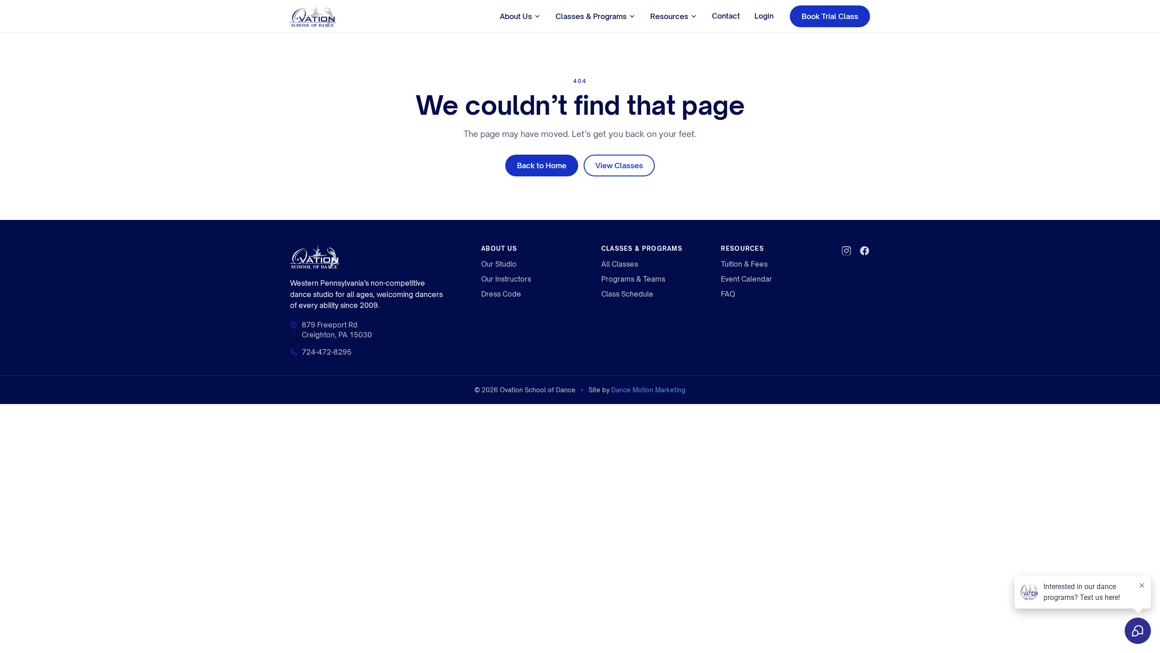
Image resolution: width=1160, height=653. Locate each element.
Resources (669, 16)
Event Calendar (746, 279)
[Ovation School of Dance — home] (313, 16)
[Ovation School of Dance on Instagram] (846, 250)
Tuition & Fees (744, 264)
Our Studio (499, 264)
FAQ (728, 294)
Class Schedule (627, 294)
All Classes (619, 264)
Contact (726, 15)
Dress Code (501, 294)
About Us (516, 16)
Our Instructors (506, 279)
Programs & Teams (633, 279)
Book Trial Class (830, 16)
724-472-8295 (327, 352)
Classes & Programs (591, 16)
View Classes (619, 165)
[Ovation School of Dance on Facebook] (864, 250)
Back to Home (541, 165)
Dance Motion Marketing (648, 390)
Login (763, 15)
